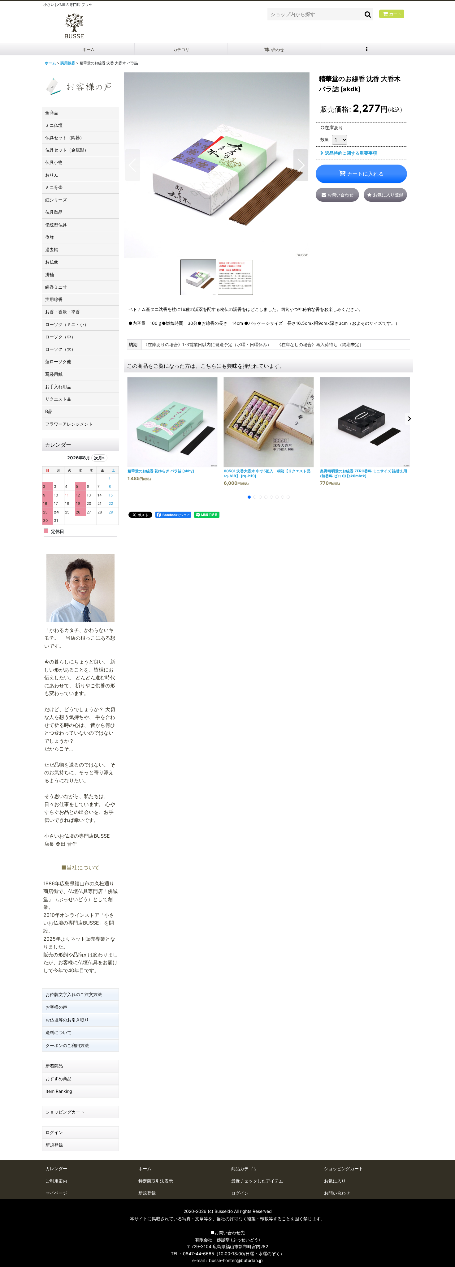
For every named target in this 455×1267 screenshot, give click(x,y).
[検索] (368, 14)
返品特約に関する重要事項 (351, 153)
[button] (366, 49)
